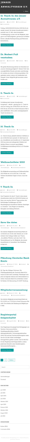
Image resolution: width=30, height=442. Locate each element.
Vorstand (20, 60)
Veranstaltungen (22, 22)
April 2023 (3, 404)
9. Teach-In (7, 186)
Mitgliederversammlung (14, 290)
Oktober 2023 (4, 401)
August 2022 (4, 413)
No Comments (5, 24)
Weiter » (11, 360)
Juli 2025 (3, 393)
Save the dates (9, 222)
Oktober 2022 (4, 410)
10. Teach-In (7, 126)
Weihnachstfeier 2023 (13, 162)
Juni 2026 (3, 390)
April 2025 (3, 395)
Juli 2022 (3, 416)
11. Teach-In (7, 93)
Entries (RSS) (4, 426)
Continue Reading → (7, 45)
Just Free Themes (15, 439)
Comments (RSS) (5, 429)
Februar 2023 (4, 407)
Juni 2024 (3, 398)
